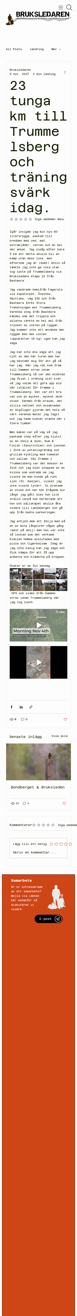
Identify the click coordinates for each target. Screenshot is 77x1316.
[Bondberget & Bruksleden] (38, 762)
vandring (37, 49)
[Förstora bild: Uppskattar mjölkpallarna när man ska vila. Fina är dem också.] (50, 585)
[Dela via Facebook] (11, 707)
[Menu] (61, 7)
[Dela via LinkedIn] (21, 707)
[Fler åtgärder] (65, 72)
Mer (54, 49)
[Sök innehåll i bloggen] (69, 7)
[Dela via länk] (31, 707)
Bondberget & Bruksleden (38, 787)
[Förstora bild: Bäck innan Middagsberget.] (61, 585)
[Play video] (38, 625)
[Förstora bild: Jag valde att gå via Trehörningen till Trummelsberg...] (38, 585)
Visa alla (60, 736)
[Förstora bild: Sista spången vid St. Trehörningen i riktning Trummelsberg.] (61, 573)
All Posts (14, 49)
